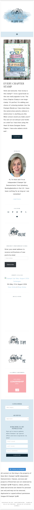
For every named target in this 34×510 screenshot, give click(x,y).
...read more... (17, 199)
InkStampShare (17, 16)
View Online (12, 287)
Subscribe (10, 264)
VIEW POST (17, 136)
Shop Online (22, 287)
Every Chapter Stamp (14, 85)
